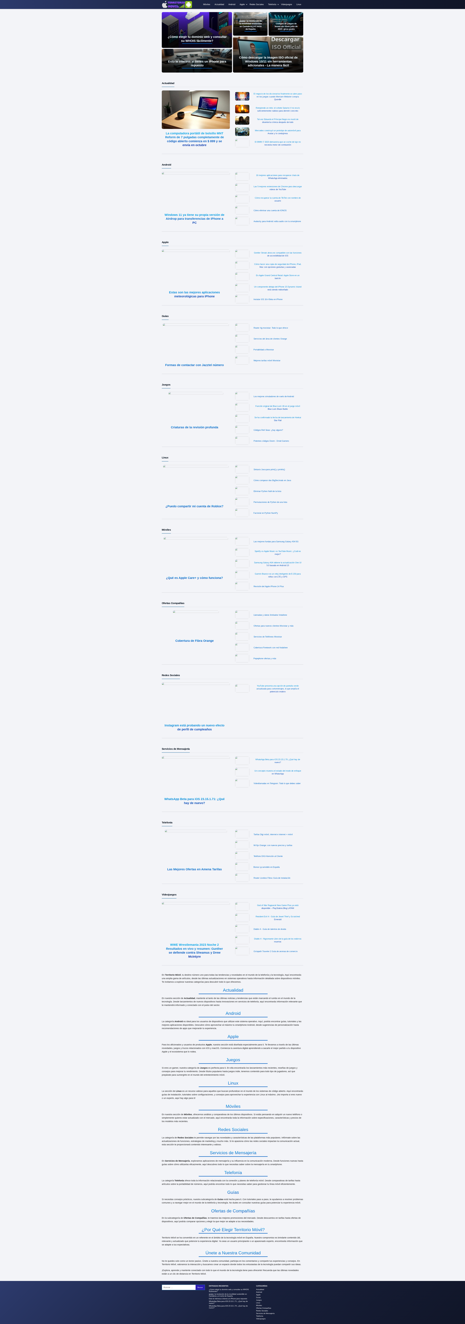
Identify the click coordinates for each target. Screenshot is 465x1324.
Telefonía (272, 4)
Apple (242, 4)
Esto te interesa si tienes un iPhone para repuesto (228, 1299)
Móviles (206, 4)
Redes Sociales (257, 4)
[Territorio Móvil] (177, 4)
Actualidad (219, 4)
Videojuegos (286, 4)
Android (231, 4)
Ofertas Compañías (173, 603)
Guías (165, 316)
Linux (298, 4)
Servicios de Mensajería (176, 748)
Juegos (166, 384)
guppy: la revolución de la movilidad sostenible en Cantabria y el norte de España (228, 1295)
